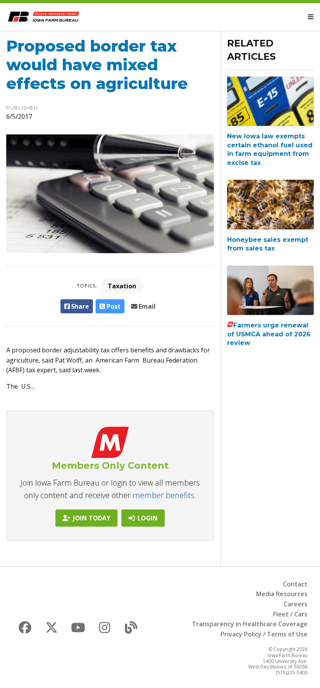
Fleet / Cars (290, 614)
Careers (296, 604)
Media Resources (282, 594)
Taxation (122, 286)
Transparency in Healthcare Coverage (250, 624)
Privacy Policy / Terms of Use (264, 634)
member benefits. (164, 495)
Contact (295, 584)
